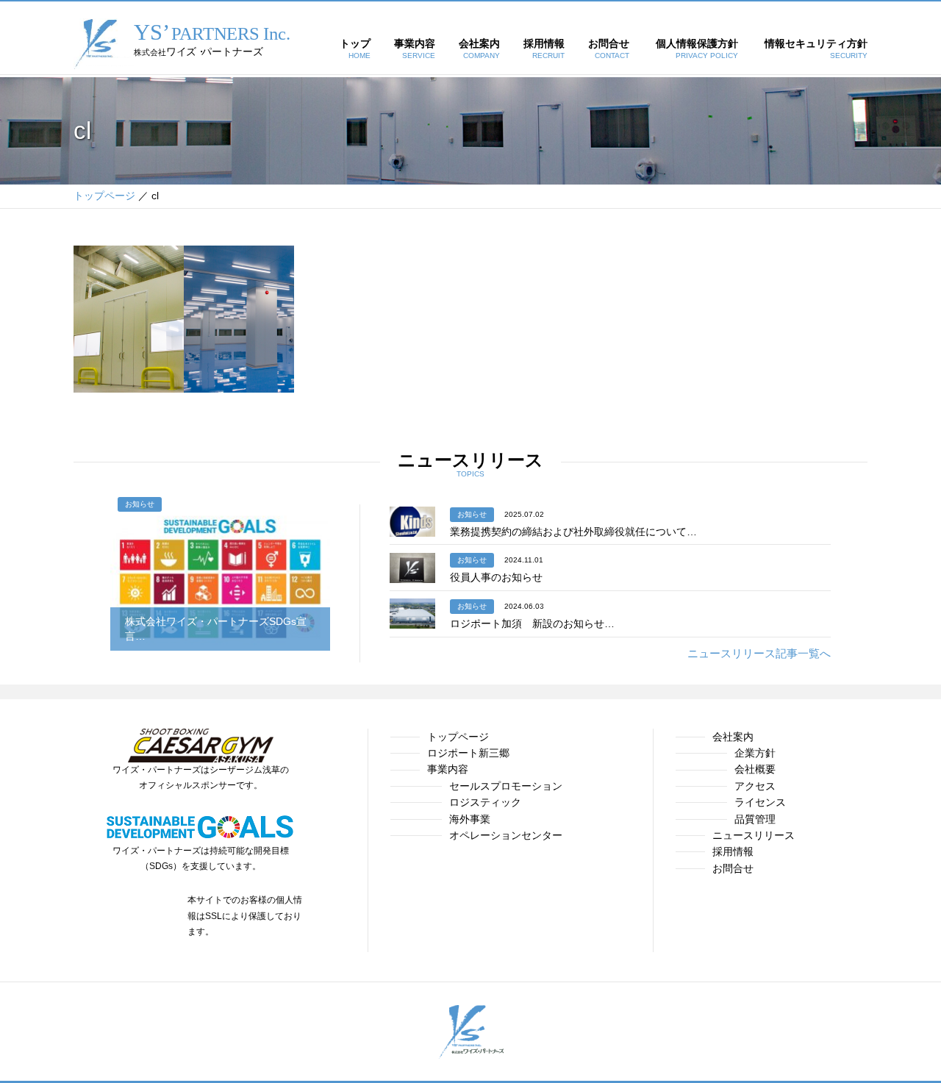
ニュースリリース (753, 835)
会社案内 (733, 737)
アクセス (755, 786)
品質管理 (755, 819)
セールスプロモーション (505, 786)
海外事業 (469, 819)
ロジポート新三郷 (468, 753)
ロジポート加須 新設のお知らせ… (532, 623)
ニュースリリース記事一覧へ (759, 653)
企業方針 (755, 753)
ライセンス (760, 802)
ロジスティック (485, 802)
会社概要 (755, 769)
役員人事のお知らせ (496, 577)
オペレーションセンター (505, 835)
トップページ (458, 737)
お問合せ (733, 868)
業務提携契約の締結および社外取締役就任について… (573, 531)
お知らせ (139, 504)
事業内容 (447, 769)
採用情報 (733, 851)
